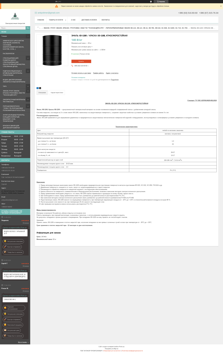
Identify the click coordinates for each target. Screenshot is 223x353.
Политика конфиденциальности (132, 351)
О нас (73, 20)
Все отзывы (22, 342)
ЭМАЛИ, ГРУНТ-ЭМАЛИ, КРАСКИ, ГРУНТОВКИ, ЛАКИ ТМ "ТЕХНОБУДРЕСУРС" (14, 93)
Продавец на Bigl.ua (111, 349)
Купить (81, 61)
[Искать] (28, 28)
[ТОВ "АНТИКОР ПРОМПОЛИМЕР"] (15, 16)
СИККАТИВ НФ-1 (10, 299)
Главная (40, 20)
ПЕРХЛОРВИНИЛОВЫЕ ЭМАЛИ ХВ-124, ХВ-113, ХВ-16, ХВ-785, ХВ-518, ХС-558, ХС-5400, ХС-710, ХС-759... (147, 28)
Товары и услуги (56, 20)
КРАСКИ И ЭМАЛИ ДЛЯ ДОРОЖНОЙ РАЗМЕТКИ (11, 127)
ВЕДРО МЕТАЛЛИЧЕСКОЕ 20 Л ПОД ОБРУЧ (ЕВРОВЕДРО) (14, 275)
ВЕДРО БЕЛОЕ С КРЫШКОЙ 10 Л (14, 232)
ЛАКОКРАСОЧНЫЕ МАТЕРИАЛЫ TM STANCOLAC (14, 100)
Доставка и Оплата (89, 20)
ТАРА (5, 86)
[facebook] (38, 88)
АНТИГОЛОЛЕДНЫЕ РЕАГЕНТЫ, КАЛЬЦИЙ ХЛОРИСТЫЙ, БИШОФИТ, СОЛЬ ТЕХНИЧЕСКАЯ (14, 118)
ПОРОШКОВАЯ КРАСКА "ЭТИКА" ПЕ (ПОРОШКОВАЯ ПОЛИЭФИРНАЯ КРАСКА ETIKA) (14, 108)
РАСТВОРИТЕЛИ (8, 53)
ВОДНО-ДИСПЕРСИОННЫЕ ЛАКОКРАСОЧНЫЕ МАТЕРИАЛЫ (14, 81)
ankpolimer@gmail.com (9, 200)
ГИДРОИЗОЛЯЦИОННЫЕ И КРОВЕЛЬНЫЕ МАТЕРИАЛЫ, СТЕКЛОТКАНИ (12, 73)
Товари (4, 36)
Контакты (106, 20)
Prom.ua (121, 346)
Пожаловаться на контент (112, 351)
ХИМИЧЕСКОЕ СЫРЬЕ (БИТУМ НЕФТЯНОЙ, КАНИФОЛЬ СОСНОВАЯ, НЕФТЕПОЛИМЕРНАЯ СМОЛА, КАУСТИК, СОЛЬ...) (13, 45)
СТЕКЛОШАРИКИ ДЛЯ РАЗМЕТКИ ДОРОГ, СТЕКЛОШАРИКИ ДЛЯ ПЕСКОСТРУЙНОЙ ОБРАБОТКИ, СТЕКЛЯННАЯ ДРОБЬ (14, 62)
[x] (40, 88)
